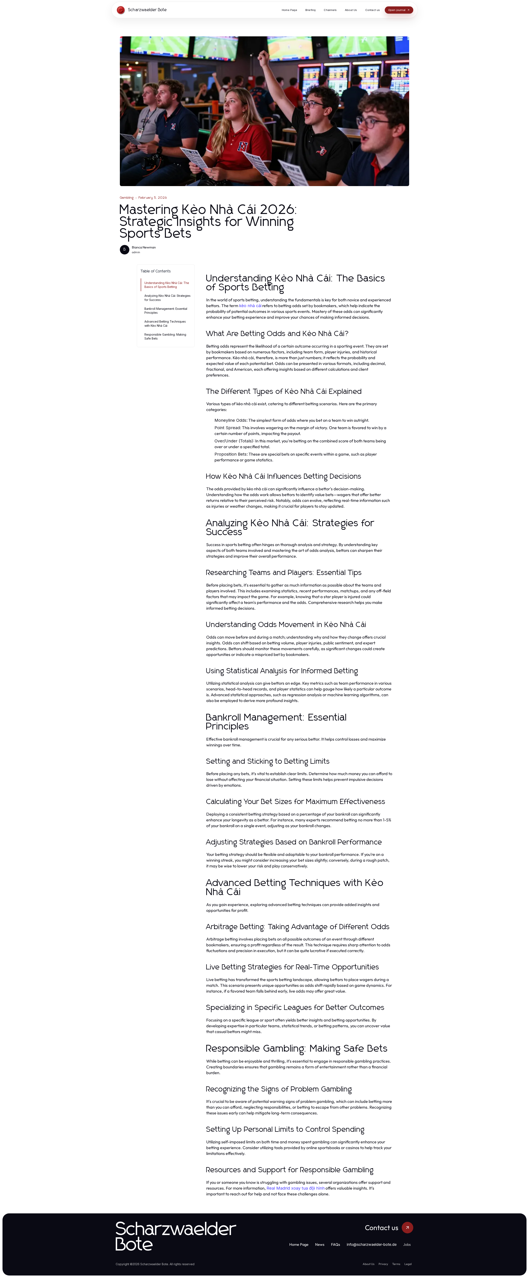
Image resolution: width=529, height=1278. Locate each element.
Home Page (299, 1244)
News (319, 1244)
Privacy (383, 1264)
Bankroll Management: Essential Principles (165, 310)
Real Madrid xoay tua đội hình (296, 1188)
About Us (368, 1264)
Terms (396, 1264)
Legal (408, 1264)
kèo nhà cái (250, 305)
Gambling (127, 197)
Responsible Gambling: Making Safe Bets (165, 336)
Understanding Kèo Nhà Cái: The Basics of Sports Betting (166, 285)
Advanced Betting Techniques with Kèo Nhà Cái (165, 323)
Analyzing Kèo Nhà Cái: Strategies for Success (167, 297)
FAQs (335, 1244)
